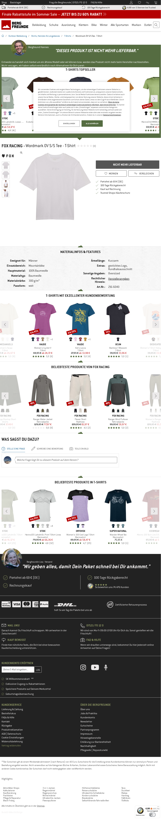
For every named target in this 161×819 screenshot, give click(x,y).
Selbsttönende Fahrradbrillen (95, 800)
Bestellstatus (9, 713)
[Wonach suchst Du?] (156, 25)
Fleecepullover (49, 800)
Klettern (83, 25)
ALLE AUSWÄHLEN (92, 123)
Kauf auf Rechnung (110, 189)
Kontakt (6, 721)
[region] (81, 107)
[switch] (152, 815)
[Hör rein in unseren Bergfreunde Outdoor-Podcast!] (108, 668)
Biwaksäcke (87, 798)
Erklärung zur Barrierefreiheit (95, 742)
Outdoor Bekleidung (17, 36)
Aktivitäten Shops (11, 788)
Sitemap (41, 805)
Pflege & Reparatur (12, 798)
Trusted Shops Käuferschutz (115, 192)
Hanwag (125, 795)
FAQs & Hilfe (8, 717)
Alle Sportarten (120, 25)
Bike (94, 25)
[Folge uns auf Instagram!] (85, 668)
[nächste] (154, 98)
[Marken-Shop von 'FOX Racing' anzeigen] (9, 156)
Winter (104, 25)
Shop (4, 2)
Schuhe (53, 25)
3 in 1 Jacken (49, 788)
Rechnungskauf (54, 7)
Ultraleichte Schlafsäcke (93, 793)
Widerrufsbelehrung (12, 741)
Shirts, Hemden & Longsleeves (45, 36)
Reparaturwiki (100, 750)
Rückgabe (7, 725)
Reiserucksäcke (89, 790)
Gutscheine (86, 725)
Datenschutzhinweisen (112, 115)
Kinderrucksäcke (90, 795)
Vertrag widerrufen (11, 745)
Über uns (85, 709)
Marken (136, 25)
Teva (123, 788)
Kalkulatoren (9, 790)
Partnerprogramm (89, 729)
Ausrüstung (69, 25)
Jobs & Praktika (88, 713)
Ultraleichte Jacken (51, 798)
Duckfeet (125, 790)
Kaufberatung (9, 793)
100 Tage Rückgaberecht (98, 7)
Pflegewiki (86, 750)
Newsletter (86, 721)
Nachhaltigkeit (88, 746)
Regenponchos (50, 793)
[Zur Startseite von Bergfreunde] (15, 24)
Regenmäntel (49, 790)
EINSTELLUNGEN (69, 123)
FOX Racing (12, 146)
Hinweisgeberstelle (90, 737)
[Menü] (158, 807)
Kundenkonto (87, 717)
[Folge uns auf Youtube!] (97, 668)
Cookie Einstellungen (13, 737)
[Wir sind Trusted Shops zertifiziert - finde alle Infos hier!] (90, 586)
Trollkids (125, 800)
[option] (55, 186)
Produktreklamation (12, 729)
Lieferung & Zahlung (12, 709)
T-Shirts (67, 36)
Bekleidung (39, 25)
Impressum (86, 733)
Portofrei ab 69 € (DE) (18, 7)
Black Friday (9, 800)
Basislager (15, 2)
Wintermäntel (49, 795)
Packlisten (8, 795)
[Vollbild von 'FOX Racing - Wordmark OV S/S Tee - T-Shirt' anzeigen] (21, 153)
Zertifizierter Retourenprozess (131, 604)
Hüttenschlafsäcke (91, 788)
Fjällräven (125, 798)
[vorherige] (6, 98)
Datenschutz (14, 733)
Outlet (148, 25)
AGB (4, 733)
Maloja (124, 793)
